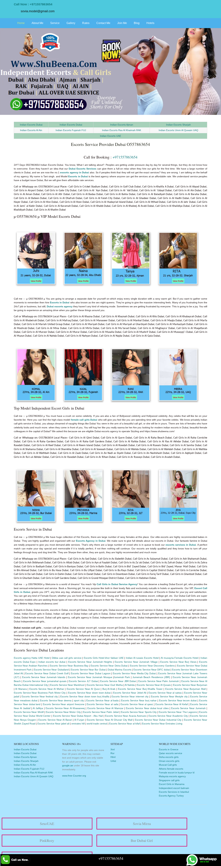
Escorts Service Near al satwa (165, 692)
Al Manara (21, 689)
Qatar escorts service (170, 753)
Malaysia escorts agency (172, 776)
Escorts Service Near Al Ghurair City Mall (109, 719)
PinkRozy (47, 840)
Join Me (122, 23)
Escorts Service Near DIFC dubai (151, 669)
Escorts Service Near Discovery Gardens (152, 665)
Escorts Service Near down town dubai (89, 692)
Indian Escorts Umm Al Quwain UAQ (178, 130)
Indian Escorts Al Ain (31, 130)
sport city (79, 700)
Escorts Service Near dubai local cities (148, 708)
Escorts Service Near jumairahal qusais (44, 681)
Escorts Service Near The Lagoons (178, 712)
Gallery (70, 23)
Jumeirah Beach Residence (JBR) (151, 677)
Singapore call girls (169, 780)
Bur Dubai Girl (142, 840)
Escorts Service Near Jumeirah (188, 708)
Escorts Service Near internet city (130, 696)
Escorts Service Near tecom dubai (178, 700)
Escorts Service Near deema (56, 700)
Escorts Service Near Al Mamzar (105, 708)
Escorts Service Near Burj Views (178, 661)
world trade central (97, 723)
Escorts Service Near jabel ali (53, 723)
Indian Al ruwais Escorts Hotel (142, 657)
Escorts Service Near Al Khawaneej (65, 708)
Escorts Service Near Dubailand (51, 669)
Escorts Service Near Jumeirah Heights (90, 661)
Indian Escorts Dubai (31, 124)
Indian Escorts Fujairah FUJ (71, 130)
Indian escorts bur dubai (52, 661)
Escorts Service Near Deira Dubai (109, 665)
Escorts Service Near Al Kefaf (171, 704)
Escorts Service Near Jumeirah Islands (43, 677)
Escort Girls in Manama (171, 784)
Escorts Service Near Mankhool (67, 685)
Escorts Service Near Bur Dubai (88, 669)
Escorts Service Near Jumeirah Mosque (90, 677)
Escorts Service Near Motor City (63, 712)
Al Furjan (79, 719)
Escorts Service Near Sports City (139, 712)
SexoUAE (47, 823)
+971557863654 (125, 157)
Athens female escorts (171, 768)
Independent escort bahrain (174, 788)
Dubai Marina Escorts (119, 669)
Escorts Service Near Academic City (168, 715)
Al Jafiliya (38, 708)
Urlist (113, 761)
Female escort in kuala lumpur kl (176, 772)
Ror (112, 753)
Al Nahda (130, 685)
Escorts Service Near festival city (40, 696)
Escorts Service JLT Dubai (83, 681)
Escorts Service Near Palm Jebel (101, 712)
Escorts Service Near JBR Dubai (118, 681)
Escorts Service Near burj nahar (139, 700)
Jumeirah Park (122, 677)
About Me (37, 23)
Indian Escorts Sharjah (178, 124)
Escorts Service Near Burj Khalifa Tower (140, 689)
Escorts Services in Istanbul (174, 791)
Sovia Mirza (142, 823)
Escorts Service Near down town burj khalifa (85, 696)
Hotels (150, 23)
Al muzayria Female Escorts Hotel (179, 657)
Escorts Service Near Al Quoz (83, 689)
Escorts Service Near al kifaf (124, 723)
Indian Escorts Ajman (121, 124)
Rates (85, 23)
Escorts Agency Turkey (171, 795)
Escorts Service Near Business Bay (69, 665)
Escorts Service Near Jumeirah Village (136, 661)
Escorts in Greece (168, 749)
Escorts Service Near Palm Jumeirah (158, 681)
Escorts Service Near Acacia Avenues (125, 715)
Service (55, 23)
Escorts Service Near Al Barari (55, 719)
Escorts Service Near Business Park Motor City (40, 692)
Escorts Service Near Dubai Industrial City (158, 719)
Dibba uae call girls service (66, 657)
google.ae (67, 765)
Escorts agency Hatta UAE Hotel (32, 657)
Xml (112, 749)
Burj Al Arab (109, 689)
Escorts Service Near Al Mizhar (46, 689)
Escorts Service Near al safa (102, 704)
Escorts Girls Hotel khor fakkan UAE (103, 657)
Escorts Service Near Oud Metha (105, 685)
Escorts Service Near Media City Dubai (134, 673)
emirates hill (78, 723)
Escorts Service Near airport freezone (63, 704)
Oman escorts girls (169, 761)
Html (113, 757)
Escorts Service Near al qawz (137, 704)
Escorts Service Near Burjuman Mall (185, 689)
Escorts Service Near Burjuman (190, 685)
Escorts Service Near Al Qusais (154, 685)
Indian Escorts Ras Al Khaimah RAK (121, 130)
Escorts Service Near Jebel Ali (129, 692)
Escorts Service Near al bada (102, 700)
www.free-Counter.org (74, 775)
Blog (137, 23)
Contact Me (103, 23)
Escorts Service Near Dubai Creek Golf (47, 673)
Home (21, 23)
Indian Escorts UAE (110, 136)
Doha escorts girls (169, 757)
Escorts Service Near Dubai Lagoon (90, 673)
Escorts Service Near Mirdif (29, 712)
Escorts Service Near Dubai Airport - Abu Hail (78, 715)
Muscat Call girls (168, 764)
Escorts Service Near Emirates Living (162, 723)
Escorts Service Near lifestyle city (169, 696)
